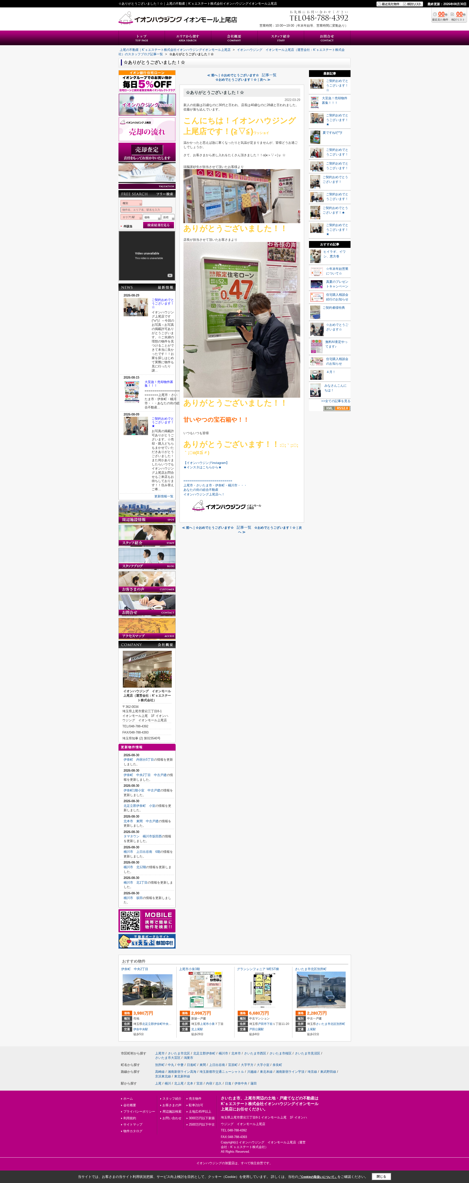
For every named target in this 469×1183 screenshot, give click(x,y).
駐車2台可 (196, 1105)
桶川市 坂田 (133, 898)
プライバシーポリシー (139, 1111)
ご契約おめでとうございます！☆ (163, 303)
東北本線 (266, 1071)
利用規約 (129, 1118)
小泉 (212, 1024)
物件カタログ (132, 1131)
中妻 (180, 1065)
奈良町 (277, 1065)
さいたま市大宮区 (168, 1058)
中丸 (171, 1065)
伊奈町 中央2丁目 (136, 969)
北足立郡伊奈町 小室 (139, 806)
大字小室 (263, 1065)
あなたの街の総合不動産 (200, 490)
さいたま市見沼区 (307, 1053)
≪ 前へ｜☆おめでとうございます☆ (233, 75)
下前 (270, 1024)
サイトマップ (132, 1124)
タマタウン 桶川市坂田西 (143, 836)
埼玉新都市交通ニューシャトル (222, 1071)
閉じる (381, 1176)
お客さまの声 (171, 1105)
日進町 (191, 1065)
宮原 (199, 1083)
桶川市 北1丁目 (136, 882)
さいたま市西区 (255, 1053)
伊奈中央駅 (140, 1029)
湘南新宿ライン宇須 (290, 1071)
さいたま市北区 (326, 1024)
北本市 (236, 1053)
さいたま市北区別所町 (312, 969)
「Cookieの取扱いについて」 (317, 1177)
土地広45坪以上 (200, 1111)
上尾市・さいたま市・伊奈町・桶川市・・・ (215, 485)
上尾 (158, 1083)
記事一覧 (269, 75)
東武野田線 (328, 1071)
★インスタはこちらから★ (202, 467)
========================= (207, 480)
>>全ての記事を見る (336, 401)
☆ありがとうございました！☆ (215, 92)
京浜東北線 (163, 1076)
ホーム (128, 1098)
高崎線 (160, 1071)
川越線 (252, 1071)
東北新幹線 (182, 1076)
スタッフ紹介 (171, 1098)
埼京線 (312, 1071)
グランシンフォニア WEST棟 (258, 969)
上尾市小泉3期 (189, 969)
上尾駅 (311, 1029)
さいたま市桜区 (280, 1053)
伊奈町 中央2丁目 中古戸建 (145, 775)
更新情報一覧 (163, 496)
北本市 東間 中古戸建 (141, 821)
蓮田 (253, 1083)
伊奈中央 (240, 1083)
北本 (190, 1083)
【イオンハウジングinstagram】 (206, 463)
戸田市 (262, 1024)
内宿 (209, 1083)
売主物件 (195, 1098)
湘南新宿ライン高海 (182, 1071)
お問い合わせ (171, 1118)
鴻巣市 (188, 1058)
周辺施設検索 (171, 1111)
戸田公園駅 (256, 1029)
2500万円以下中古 (202, 1124)
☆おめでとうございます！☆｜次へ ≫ (242, 79)
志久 (218, 1083)
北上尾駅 (197, 1029)
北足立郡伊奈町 (152, 1024)
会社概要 (129, 1105)
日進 (228, 1083)
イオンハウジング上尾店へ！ (204, 494)
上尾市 (204, 1024)
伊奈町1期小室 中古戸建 (142, 790)
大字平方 (247, 1065)
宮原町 (233, 1065)
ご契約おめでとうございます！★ (163, 422)
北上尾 (179, 1083)
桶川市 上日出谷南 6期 (142, 852)
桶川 (168, 1083)
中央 (166, 1024)
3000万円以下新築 (202, 1118)
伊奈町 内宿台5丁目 (139, 759)
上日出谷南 (217, 1065)
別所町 (340, 1024)
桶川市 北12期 (135, 867)
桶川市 (223, 1053)
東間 (203, 1065)
